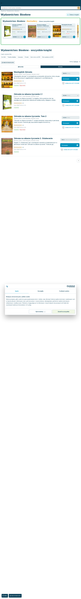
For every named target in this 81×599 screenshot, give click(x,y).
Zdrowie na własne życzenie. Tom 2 (30, 116)
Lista (60, 66)
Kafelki (21, 66)
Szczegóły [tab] (40, 291)
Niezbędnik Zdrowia (67, 24)
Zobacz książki (74, 15)
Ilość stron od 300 (35, 57)
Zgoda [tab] (17, 291)
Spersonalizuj (39, 311)
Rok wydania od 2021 (47, 57)
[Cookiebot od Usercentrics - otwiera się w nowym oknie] (68, 286)
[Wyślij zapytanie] (78, 8)
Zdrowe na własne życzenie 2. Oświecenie (43, 25)
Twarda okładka (12, 57)
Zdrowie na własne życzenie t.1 (17, 25)
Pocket (27, 57)
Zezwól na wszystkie (63, 311)
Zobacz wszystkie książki (46, 21)
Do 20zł (4, 57)
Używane (20, 57)
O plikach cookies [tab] (64, 291)
